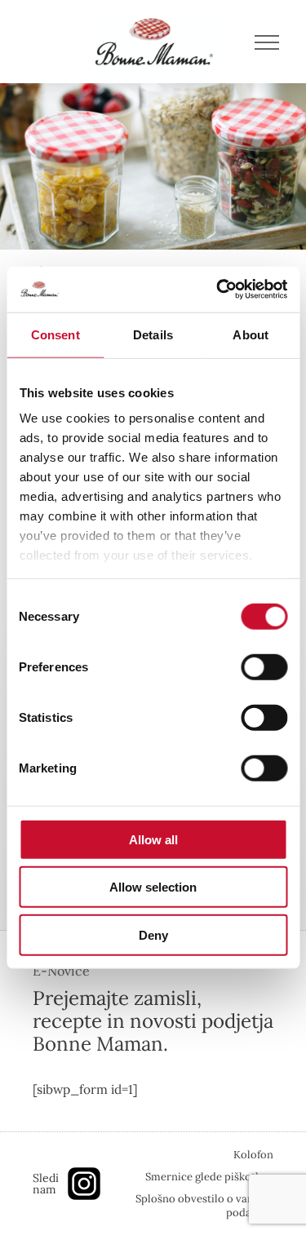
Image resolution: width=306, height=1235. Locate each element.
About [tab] (250, 334)
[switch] (264, 666)
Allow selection (153, 887)
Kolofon (253, 1155)
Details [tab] (153, 334)
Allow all (153, 839)
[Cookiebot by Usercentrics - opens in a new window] (218, 289)
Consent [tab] (55, 334)
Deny (153, 934)
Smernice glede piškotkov (209, 1177)
